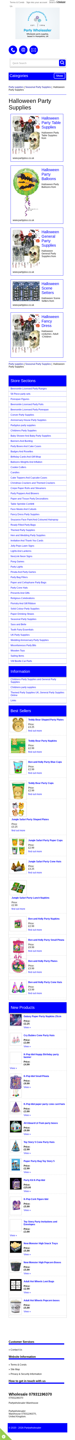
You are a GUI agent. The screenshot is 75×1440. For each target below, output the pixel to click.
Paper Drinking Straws (22, 614)
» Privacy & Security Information (25, 1374)
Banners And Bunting (22, 441)
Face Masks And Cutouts (23, 509)
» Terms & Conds (18, 1364)
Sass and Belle (18, 624)
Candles (15, 472)
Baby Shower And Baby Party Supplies (31, 435)
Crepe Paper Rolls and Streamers (28, 488)
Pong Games (17, 561)
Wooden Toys (18, 650)
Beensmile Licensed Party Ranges (29, 388)
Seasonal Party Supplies (38, 87)
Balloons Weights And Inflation (26, 462)
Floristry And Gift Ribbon (23, 603)
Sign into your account (36, 2)
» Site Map (14, 1369)
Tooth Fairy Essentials (22, 629)
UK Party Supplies (20, 635)
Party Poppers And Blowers (25, 493)
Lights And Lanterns (21, 551)
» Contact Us (15, 1349)
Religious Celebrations (23, 598)
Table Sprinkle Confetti (22, 504)
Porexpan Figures (20, 399)
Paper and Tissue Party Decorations (29, 498)
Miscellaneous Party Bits (23, 645)
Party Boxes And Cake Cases (26, 446)
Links (13, 700)
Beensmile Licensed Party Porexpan (30, 409)
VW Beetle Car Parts (21, 661)
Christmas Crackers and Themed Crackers (33, 483)
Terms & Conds (17, 2)
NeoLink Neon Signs (21, 556)
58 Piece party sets (20, 394)
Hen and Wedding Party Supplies (28, 535)
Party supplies (16, 87)
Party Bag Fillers (19, 577)
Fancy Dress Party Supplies (25, 514)
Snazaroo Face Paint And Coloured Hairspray (34, 519)
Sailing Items (17, 656)
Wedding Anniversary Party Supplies (30, 640)
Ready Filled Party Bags (23, 525)
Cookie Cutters (18, 467)
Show (59, 75)
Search (52, 2)
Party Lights (17, 566)
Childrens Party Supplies (24, 430)
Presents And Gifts (20, 593)
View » (27, 1027)
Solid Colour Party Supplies (25, 608)
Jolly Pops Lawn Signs (22, 545)
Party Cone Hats (19, 587)
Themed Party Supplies (23, 530)
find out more (35, 730)
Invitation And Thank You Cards (27, 540)
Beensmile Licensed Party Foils (27, 404)
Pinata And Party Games (23, 572)
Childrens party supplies (23, 687)
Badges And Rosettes (22, 451)
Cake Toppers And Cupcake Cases (29, 477)
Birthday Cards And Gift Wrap (26, 456)
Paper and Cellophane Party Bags (28, 582)
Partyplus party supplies (23, 425)
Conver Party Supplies (22, 415)
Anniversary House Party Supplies (28, 420)
